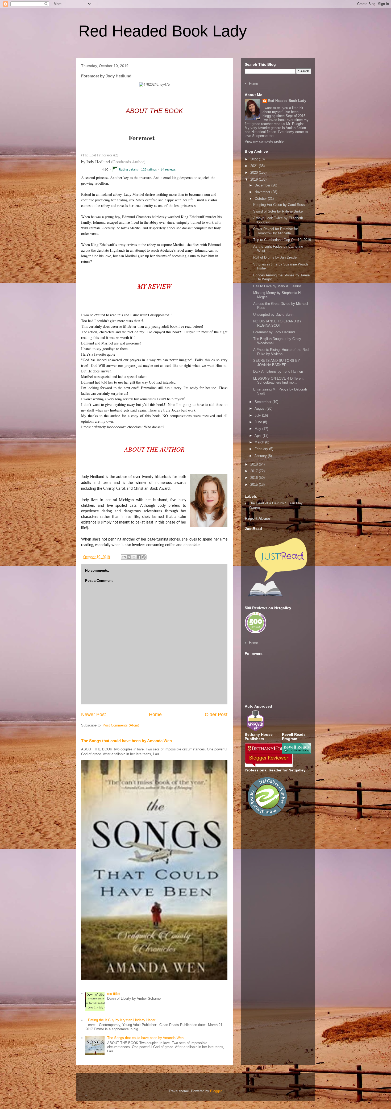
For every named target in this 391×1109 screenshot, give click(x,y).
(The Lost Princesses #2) (99, 154)
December (263, 185)
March (260, 442)
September (263, 402)
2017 (254, 471)
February (262, 449)
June (259, 422)
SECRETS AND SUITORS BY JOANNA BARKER (276, 363)
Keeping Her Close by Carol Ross (279, 205)
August (261, 408)
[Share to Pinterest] (144, 557)
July (258, 415)
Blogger (216, 1091)
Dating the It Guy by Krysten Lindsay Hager (121, 1020)
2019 (254, 179)
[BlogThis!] (128, 557)
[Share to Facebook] (139, 557)
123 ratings (149, 169)
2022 (254, 159)
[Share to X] (133, 557)
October (261, 199)
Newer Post (93, 714)
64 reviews (168, 169)
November (263, 192)
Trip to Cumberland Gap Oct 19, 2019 (282, 240)
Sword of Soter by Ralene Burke (278, 211)
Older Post (216, 714)
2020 (254, 173)
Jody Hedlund (98, 161)
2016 (254, 478)
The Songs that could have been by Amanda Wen (126, 740)
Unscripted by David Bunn (273, 315)
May (258, 429)
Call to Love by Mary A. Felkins (277, 286)
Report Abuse (257, 518)
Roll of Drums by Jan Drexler (275, 257)
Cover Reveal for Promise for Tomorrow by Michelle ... (275, 231)
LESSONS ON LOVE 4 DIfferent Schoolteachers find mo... (278, 380)
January (261, 456)
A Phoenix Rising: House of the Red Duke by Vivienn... (281, 352)
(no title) (113, 994)
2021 (254, 166)
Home (155, 714)
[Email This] (123, 557)
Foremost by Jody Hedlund (274, 332)
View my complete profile (264, 141)
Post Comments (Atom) (121, 725)
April (259, 436)
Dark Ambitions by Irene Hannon (278, 371)
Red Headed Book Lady (162, 31)
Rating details (128, 169)
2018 (254, 464)
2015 (254, 485)
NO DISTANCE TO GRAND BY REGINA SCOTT (277, 323)
